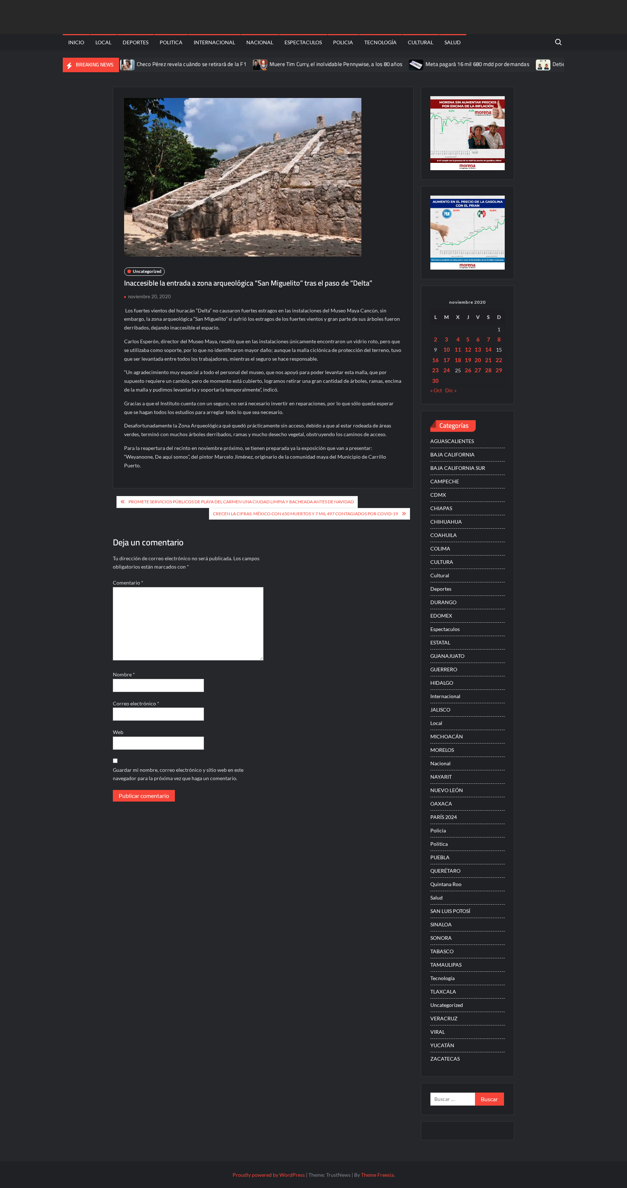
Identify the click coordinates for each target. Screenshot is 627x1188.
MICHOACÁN (446, 736)
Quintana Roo (446, 884)
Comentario (128, 582)
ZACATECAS (445, 1059)
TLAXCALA (443, 991)
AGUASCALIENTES (452, 441)
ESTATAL (440, 642)
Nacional (259, 42)
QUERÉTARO (445, 871)
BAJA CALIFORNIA (452, 454)
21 (488, 360)
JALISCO (440, 709)
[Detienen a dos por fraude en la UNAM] (519, 64)
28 (488, 370)
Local (103, 42)
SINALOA (441, 924)
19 (468, 360)
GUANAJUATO (447, 656)
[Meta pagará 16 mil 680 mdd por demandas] (392, 64)
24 (446, 370)
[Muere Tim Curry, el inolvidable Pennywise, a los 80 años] (236, 64)
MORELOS (442, 750)
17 (446, 360)
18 (458, 360)
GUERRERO (443, 669)
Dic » (450, 390)
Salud (452, 42)
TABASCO (442, 951)
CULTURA (441, 562)
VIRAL (437, 1032)
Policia (343, 42)
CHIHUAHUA (446, 522)
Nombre (124, 674)
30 (435, 380)
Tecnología (380, 42)
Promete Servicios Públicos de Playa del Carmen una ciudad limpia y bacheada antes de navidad (241, 501)
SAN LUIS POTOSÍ (450, 911)
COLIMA (440, 548)
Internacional (214, 42)
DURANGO (443, 602)
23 (435, 370)
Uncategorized (147, 271)
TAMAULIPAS (446, 965)
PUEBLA (440, 857)
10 (446, 349)
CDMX (438, 495)
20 (478, 360)
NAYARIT (441, 777)
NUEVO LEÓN (446, 790)
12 (468, 349)
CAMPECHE (444, 481)
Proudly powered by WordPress (269, 1175)
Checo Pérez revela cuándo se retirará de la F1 (167, 64)
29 (499, 370)
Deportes (135, 42)
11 (458, 349)
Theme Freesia (377, 1175)
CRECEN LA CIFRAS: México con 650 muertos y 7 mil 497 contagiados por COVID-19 (305, 513)
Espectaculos (303, 42)
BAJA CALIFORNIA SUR (457, 468)
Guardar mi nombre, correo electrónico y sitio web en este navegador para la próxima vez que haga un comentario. (178, 774)
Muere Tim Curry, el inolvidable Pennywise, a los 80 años (311, 64)
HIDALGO (441, 683)
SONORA (441, 938)
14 (488, 349)
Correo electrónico (136, 703)
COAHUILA (443, 535)
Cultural (420, 42)
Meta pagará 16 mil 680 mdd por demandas (453, 64)
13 (478, 349)
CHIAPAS (441, 508)
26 (468, 370)
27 (478, 370)
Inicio (76, 42)
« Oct (436, 390)
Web (118, 732)
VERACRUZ (444, 1018)
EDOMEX (441, 616)
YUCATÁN (442, 1045)
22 (499, 360)
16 (435, 360)
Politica (171, 42)
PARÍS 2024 (443, 817)
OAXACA (441, 803)
